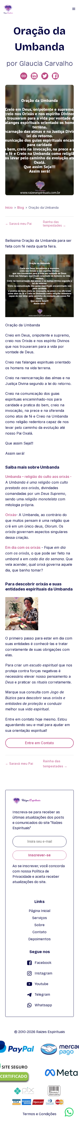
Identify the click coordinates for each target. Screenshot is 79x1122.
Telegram (42, 994)
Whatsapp (43, 1005)
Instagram (43, 973)
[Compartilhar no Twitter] (44, 75)
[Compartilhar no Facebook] (55, 75)
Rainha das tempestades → (54, 223)
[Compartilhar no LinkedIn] (34, 75)
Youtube (41, 984)
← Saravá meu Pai (18, 223)
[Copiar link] (23, 75)
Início (9, 207)
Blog (20, 207)
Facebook (43, 963)
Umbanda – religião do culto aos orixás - (38, 476)
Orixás (10, 515)
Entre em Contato (39, 743)
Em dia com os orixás (22, 547)
